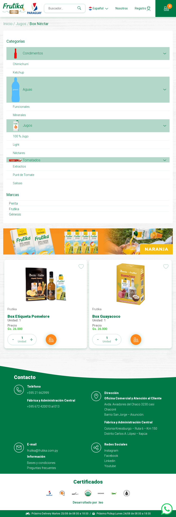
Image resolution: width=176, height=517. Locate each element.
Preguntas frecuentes (41, 468)
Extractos (19, 166)
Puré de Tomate (23, 175)
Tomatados (31, 160)
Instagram (111, 450)
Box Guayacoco (106, 316)
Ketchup (18, 72)
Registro (141, 8)
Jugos (21, 23)
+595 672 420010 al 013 (43, 406)
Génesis (15, 214)
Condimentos (32, 53)
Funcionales (21, 106)
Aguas (27, 89)
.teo (100, 502)
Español (98, 8)
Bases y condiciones (41, 463)
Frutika (14, 209)
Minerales (19, 115)
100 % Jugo (21, 136)
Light (16, 144)
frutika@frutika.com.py (42, 450)
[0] (166, 8)
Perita (13, 203)
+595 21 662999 (38, 392)
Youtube (110, 466)
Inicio (8, 23)
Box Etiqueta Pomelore (28, 316)
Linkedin (109, 461)
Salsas (17, 183)
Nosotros (121, 8)
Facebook (111, 455)
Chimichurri (21, 64)
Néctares (19, 153)
